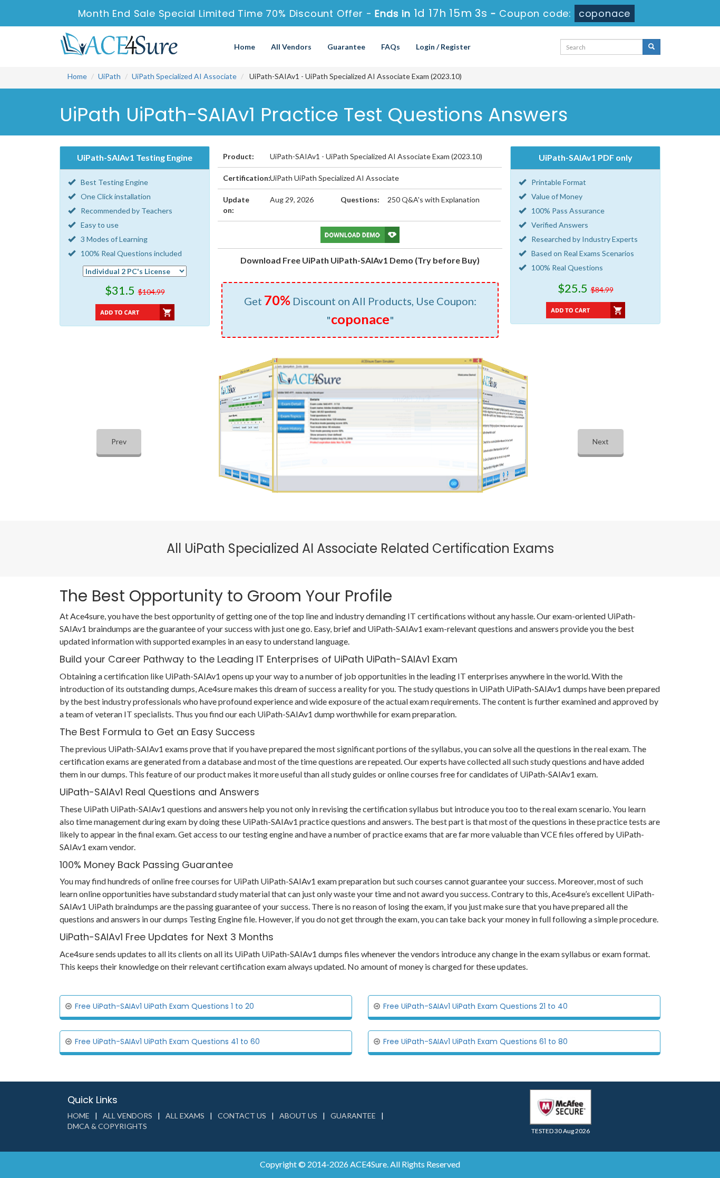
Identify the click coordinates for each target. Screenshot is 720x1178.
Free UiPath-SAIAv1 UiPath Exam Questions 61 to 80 (475, 1041)
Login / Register (443, 46)
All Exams (185, 1115)
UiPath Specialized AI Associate (184, 76)
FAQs (390, 46)
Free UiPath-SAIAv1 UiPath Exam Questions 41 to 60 (167, 1041)
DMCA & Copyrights (107, 1126)
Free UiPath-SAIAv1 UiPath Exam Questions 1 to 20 (164, 1006)
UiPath (109, 76)
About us (298, 1115)
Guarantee (346, 46)
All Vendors (291, 46)
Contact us (242, 1115)
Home (244, 46)
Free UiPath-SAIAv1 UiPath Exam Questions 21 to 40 (475, 1006)
